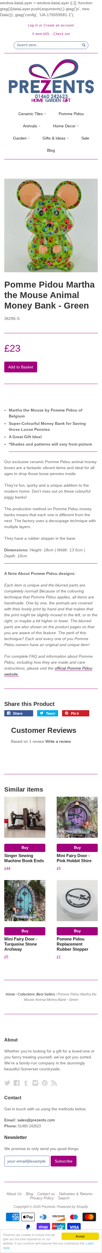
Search (63, 1198)
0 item (41, 33)
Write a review (58, 741)
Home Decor (65, 126)
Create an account (59, 25)
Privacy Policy (42, 1198)
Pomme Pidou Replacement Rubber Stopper (72, 944)
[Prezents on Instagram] (35, 1083)
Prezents (48, 1207)
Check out (61, 33)
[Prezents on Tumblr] (26, 1083)
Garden (20, 138)
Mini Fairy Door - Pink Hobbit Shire (74, 858)
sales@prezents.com (36, 1120)
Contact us (46, 1194)
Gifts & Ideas (54, 138)
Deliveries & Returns (76, 1194)
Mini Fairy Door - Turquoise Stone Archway (20, 944)
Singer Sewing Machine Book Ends (24, 858)
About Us (14, 1194)
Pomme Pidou (71, 113)
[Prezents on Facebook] (17, 1083)
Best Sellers (46, 994)
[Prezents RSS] (54, 1083)
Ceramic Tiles (31, 113)
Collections (26, 994)
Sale (85, 138)
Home (10, 994)
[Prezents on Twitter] (7, 1083)
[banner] (51, 80)
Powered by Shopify (72, 1207)
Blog (51, 150)
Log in (33, 25)
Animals (30, 126)
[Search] (84, 45)
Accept (80, 1236)
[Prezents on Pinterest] (45, 1083)
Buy (25, 847)
